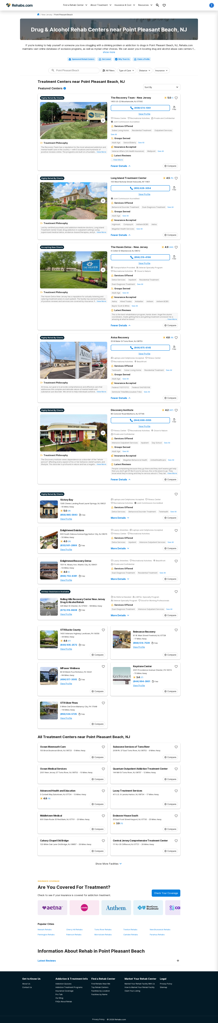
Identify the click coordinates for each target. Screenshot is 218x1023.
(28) (68, 511)
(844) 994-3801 (141, 681)
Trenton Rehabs (130, 929)
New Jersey (47, 15)
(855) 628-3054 (142, 188)
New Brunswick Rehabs (160, 929)
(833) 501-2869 (68, 545)
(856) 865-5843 (68, 515)
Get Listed (106, 59)
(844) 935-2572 (68, 645)
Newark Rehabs (45, 929)
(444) (171, 247)
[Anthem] (116, 907)
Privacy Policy (98, 1019)
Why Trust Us (124, 59)
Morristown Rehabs (103, 934)
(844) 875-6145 (142, 347)
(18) (171, 337)
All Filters (110, 70)
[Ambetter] (84, 907)
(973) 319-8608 (68, 610)
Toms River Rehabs (103, 929)
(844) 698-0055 (142, 420)
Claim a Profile (143, 59)
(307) (171, 410)
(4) (69, 572)
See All (114, 134)
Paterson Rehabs (73, 934)
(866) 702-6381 (68, 576)
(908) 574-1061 (142, 108)
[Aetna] (52, 907)
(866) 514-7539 (141, 643)
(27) (141, 677)
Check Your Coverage (166, 893)
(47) (69, 641)
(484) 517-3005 (68, 679)
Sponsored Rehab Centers (83, 59)
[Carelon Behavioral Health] (180, 907)
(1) (172, 98)
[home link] (38, 14)
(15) (121, 823)
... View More (100, 152)
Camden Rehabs (130, 934)
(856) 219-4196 (142, 257)
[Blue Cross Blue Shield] (148, 907)
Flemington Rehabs (46, 934)
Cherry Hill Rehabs (74, 929)
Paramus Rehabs (157, 934)
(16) (48, 798)
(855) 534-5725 (68, 714)
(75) (171, 178)
